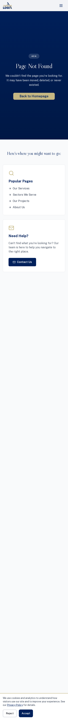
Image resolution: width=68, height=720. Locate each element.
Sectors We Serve (24, 194)
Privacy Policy (15, 705)
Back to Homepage (34, 96)
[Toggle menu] (61, 5)
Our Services (21, 188)
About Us (19, 207)
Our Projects (21, 201)
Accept (26, 713)
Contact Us (24, 262)
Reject (10, 713)
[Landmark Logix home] (7, 5)
